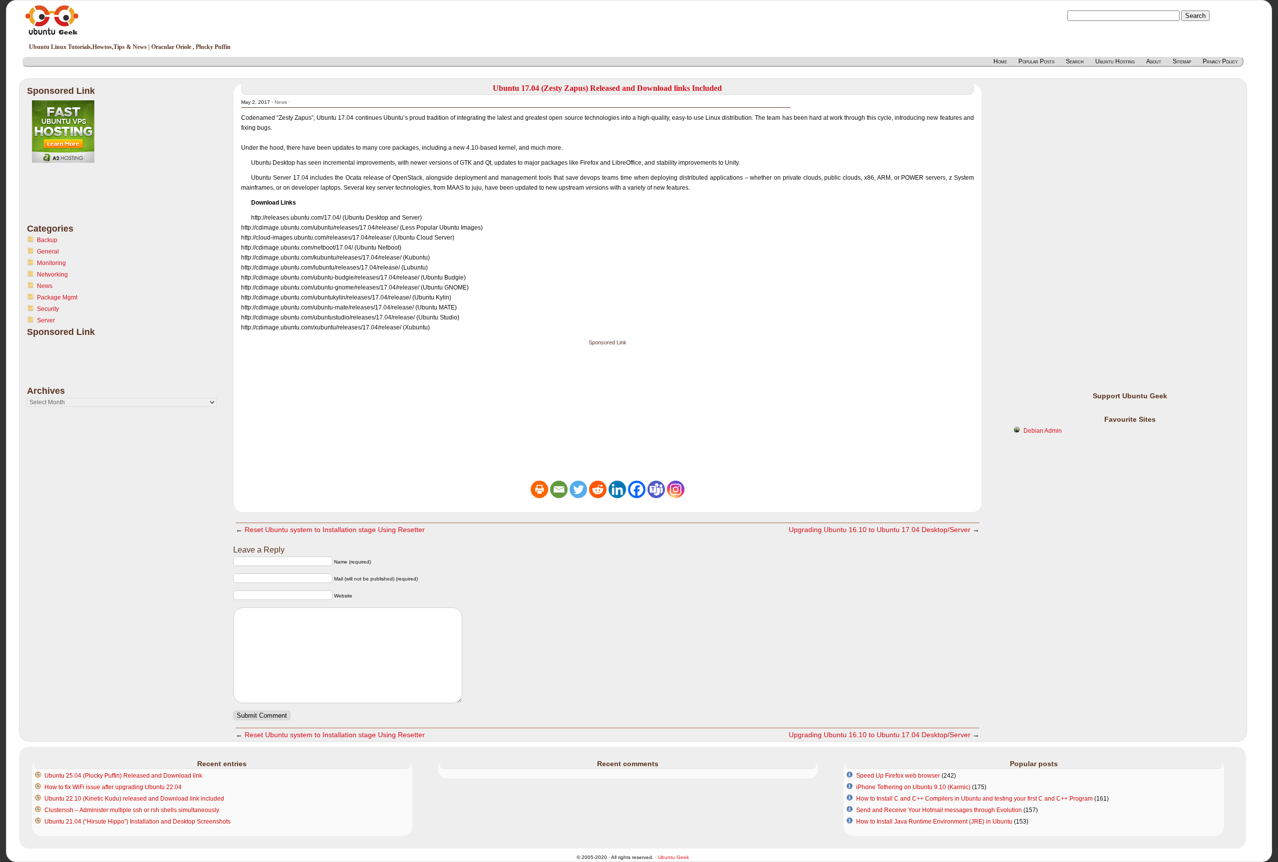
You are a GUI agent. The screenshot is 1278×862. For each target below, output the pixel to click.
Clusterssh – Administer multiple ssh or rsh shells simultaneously (131, 810)
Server (46, 320)
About (1153, 61)
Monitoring (51, 263)
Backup (47, 240)
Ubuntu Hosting (1115, 61)
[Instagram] (675, 489)
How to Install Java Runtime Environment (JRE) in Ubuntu (934, 821)
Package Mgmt (57, 297)
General (48, 251)
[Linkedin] (617, 489)
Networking (52, 274)
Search (1075, 61)
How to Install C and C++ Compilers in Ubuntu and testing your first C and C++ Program (974, 798)
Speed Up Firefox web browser (898, 775)
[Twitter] (578, 489)
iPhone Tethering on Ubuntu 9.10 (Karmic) (913, 787)
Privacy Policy (1220, 61)
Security (48, 308)
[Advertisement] (67, 199)
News (44, 286)
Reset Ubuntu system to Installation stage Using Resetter (335, 530)
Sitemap (1182, 61)
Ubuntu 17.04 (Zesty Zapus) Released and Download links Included (607, 88)
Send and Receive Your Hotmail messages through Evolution (939, 810)
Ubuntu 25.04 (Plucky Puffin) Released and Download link (123, 775)
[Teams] (656, 489)
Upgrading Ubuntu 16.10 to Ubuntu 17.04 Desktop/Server (879, 530)
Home (1000, 61)
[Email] (559, 489)
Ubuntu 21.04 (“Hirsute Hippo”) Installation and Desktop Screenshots (137, 821)
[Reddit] (598, 489)
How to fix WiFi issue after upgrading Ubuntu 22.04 (113, 787)
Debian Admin (1042, 430)
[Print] (539, 489)
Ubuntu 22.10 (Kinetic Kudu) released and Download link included (134, 798)
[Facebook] (636, 489)
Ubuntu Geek (673, 857)
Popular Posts (1036, 61)
